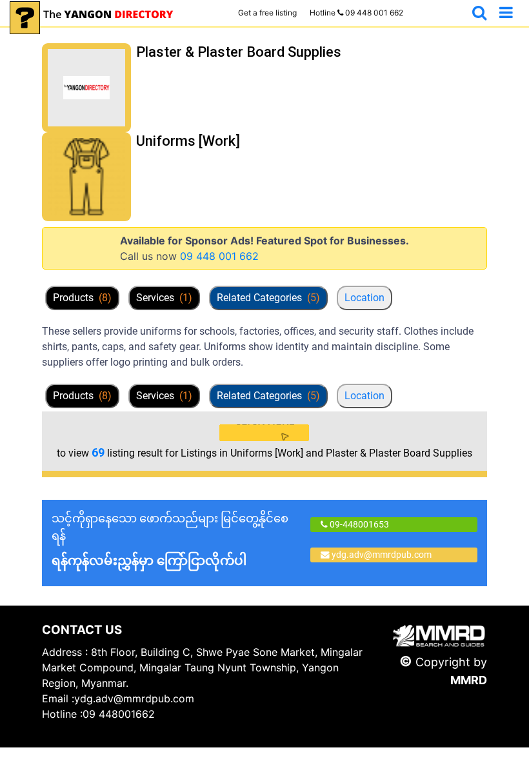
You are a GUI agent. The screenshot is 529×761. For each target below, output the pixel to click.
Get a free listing (267, 12)
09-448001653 (358, 524)
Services (164, 298)
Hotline (356, 12)
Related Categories (268, 298)
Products (82, 298)
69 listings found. (175, 75)
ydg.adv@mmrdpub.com (382, 554)
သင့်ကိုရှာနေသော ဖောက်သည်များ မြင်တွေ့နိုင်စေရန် (170, 539)
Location (364, 298)
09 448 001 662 (219, 256)
